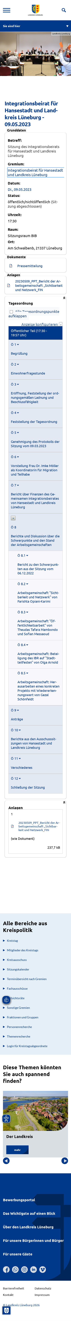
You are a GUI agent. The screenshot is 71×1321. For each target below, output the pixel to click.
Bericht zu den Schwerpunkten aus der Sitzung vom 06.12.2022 (38, 568)
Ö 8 (13, 527)
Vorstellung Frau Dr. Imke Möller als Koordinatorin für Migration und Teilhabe (35, 470)
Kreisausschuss (17, 960)
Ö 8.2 (21, 584)
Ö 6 (13, 457)
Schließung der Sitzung (28, 787)
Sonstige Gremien (18, 1007)
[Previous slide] (6, 1160)
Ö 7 (13, 485)
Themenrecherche (18, 1036)
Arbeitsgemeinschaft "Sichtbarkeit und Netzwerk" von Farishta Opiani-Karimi (38, 597)
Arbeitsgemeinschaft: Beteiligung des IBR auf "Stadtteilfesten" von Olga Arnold (38, 657)
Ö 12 (14, 778)
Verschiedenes (21, 767)
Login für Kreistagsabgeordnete (27, 1046)
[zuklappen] (13, 518)
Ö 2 (13, 364)
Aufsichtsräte (15, 998)
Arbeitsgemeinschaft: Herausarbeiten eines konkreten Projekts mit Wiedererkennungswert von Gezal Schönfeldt (38, 690)
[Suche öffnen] (64, 10)
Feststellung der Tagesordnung (34, 421)
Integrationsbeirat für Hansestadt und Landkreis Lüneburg (35, 172)
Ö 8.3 (21, 612)
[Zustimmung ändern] (6, 1310)
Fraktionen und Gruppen (22, 1017)
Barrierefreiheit (13, 1288)
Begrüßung (19, 353)
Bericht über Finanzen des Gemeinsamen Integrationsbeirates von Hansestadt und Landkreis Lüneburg (35, 500)
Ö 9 (13, 710)
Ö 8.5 (21, 673)
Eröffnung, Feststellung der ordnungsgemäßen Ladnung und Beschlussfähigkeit (35, 397)
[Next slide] (64, 1160)
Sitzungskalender (18, 969)
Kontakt (8, 1294)
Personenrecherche (19, 1027)
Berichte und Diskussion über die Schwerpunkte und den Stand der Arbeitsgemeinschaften (35, 540)
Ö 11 (14, 758)
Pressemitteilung (30, 266)
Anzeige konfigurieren (40, 324)
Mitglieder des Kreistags (22, 950)
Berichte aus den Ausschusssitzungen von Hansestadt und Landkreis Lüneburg (33, 743)
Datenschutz (43, 1288)
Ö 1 (13, 344)
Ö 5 (13, 432)
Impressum (42, 1294)
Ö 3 (13, 384)
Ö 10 (14, 730)
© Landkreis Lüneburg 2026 (21, 1305)
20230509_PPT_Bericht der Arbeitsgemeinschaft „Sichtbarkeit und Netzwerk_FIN (39, 285)
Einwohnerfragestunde (28, 373)
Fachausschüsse (17, 988)
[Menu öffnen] (6, 10)
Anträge (17, 719)
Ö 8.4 (21, 645)
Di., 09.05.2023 (19, 189)
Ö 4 (13, 412)
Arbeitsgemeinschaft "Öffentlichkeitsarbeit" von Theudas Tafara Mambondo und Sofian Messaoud (38, 627)
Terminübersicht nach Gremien (27, 979)
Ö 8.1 (21, 555)
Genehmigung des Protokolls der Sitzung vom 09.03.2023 (35, 443)
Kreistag (12, 940)
